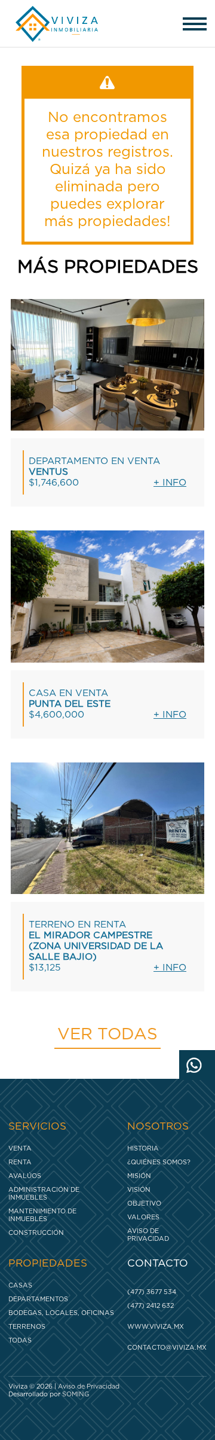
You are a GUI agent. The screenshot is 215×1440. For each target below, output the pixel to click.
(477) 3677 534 (151, 1292)
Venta (20, 1148)
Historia (143, 1148)
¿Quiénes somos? (159, 1162)
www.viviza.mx (155, 1326)
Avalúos (24, 1176)
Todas (20, 1340)
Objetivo (144, 1203)
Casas (20, 1285)
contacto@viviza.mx (163, 1347)
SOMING (75, 1394)
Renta (20, 1162)
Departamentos (38, 1299)
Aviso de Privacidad (148, 1235)
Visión (138, 1189)
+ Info (169, 482)
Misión (139, 1176)
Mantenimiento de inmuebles (42, 1215)
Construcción (36, 1233)
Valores (143, 1217)
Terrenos (26, 1326)
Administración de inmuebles (43, 1193)
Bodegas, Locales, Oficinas (61, 1313)
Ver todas (107, 1034)
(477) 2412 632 (150, 1305)
